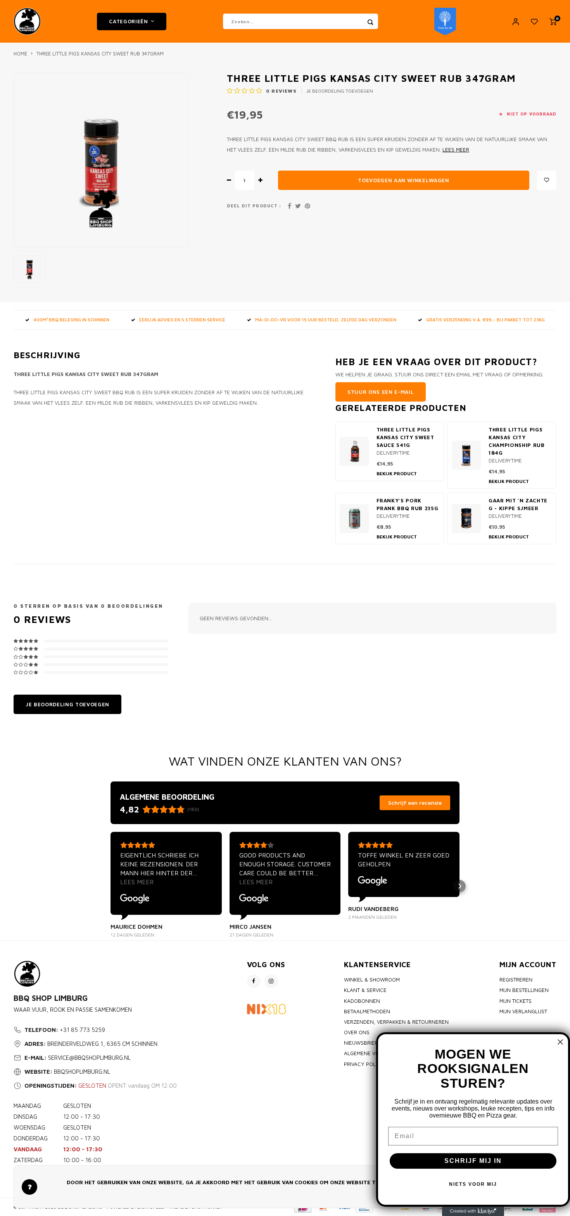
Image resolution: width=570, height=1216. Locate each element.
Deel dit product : (254, 206)
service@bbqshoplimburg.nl (89, 1057)
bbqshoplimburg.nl (82, 1071)
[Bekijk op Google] (135, 899)
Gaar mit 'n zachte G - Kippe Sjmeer (518, 504)
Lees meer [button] (137, 881)
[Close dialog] (560, 1042)
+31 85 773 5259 (82, 1029)
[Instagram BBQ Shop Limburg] (271, 981)
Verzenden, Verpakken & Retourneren (396, 1022)
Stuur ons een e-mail (380, 392)
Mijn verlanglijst (523, 1011)
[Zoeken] (370, 21)
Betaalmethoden (367, 1011)
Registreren (515, 979)
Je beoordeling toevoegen (339, 90)
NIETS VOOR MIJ (473, 1184)
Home (20, 54)
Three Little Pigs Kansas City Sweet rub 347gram (100, 54)
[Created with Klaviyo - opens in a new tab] (473, 1211)
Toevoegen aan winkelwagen (403, 180)
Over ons (357, 1032)
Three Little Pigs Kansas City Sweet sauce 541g (405, 437)
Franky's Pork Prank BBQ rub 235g (408, 504)
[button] (110, 886)
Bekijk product (397, 473)
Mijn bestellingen (524, 990)
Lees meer (455, 150)
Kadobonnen (362, 1001)
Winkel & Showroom (372, 979)
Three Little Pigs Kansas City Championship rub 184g (517, 441)
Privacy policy (364, 1064)
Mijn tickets (515, 1001)
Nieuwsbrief (360, 1043)
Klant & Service (365, 990)
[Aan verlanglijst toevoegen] (546, 180)
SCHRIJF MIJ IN (473, 1160)
